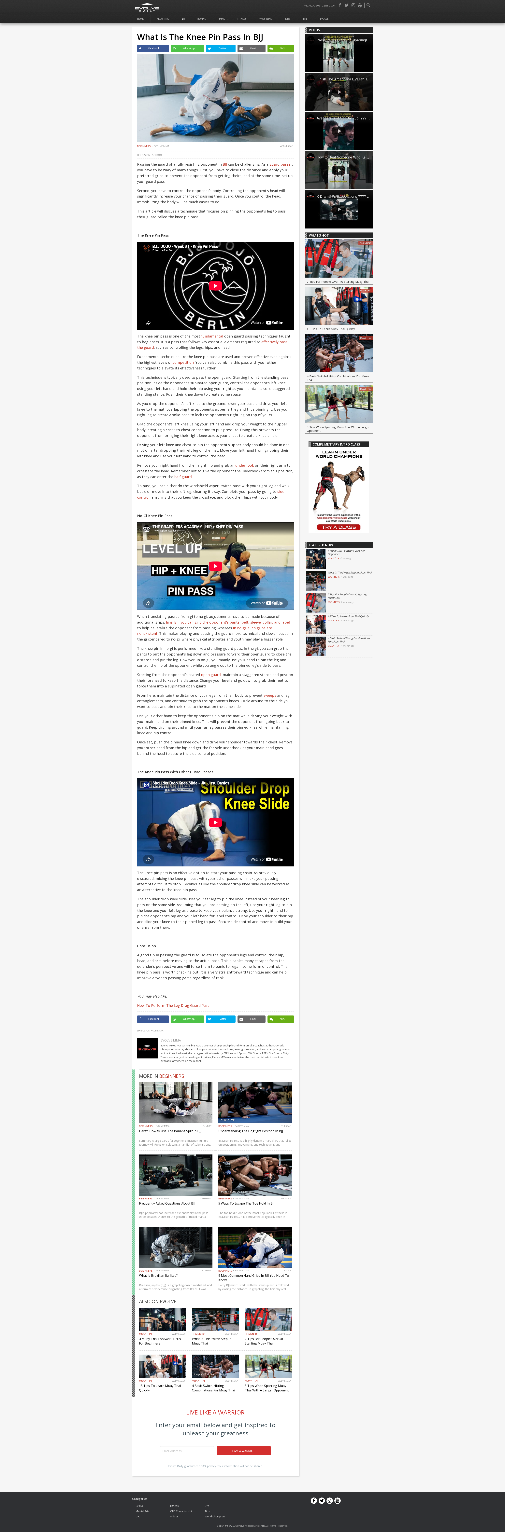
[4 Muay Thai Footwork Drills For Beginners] (316, 559)
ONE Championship (181, 1511)
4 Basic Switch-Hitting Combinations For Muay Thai (213, 1388)
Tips (207, 1511)
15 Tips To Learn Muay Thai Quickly (331, 329)
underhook (244, 465)
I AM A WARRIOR (243, 1451)
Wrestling (265, 19)
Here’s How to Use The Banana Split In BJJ (170, 1131)
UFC (138, 1516)
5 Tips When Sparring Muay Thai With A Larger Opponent (267, 1388)
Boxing (201, 19)
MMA (222, 19)
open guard (211, 674)
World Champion (215, 1516)
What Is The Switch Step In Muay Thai (349, 572)
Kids (287, 19)
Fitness (242, 19)
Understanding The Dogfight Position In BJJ (250, 1131)
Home (140, 19)
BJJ (183, 19)
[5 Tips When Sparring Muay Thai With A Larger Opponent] (339, 404)
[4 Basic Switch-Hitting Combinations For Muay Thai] (339, 353)
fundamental (212, 336)
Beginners (144, 146)
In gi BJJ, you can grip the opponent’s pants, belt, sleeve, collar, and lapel (228, 622)
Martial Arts (142, 1511)
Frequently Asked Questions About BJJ (167, 1203)
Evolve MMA (161, 146)
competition (183, 362)
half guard (183, 476)
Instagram (353, 5)
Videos (174, 1516)
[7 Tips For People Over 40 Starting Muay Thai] (339, 259)
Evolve (324, 19)
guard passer (280, 164)
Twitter (346, 5)
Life (305, 19)
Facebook (339, 5)
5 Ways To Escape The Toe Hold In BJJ (246, 1203)
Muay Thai (163, 19)
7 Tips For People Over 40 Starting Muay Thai (264, 1341)
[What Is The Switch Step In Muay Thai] (316, 581)
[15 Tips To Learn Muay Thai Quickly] (339, 306)
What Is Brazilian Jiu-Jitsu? (158, 1275)
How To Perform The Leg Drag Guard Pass (173, 1005)
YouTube (360, 5)
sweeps (270, 695)
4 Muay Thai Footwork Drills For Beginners (160, 1341)
